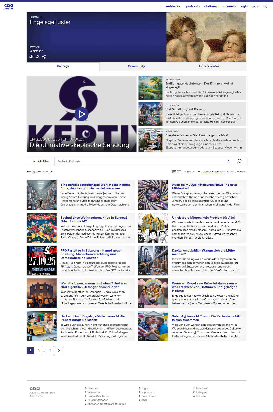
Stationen (211, 6)
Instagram (201, 392)
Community (136, 66)
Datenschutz (148, 396)
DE (254, 6)
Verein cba (93, 392)
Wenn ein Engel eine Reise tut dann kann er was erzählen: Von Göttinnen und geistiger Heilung (205, 287)
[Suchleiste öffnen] (265, 7)
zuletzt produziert (236, 171)
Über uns (92, 388)
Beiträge (63, 66)
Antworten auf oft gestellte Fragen (106, 404)
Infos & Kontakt (210, 66)
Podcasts (193, 6)
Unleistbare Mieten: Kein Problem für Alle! (203, 217)
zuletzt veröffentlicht (212, 171)
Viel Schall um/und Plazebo (185, 109)
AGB (144, 400)
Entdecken (174, 6)
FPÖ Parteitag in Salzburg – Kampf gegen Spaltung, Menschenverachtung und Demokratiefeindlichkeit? (92, 254)
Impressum (147, 392)
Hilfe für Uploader (97, 400)
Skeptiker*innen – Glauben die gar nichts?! (196, 135)
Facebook (201, 388)
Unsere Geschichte (98, 396)
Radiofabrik (36, 51)
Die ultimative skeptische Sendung (79, 145)
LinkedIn (200, 396)
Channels (229, 6)
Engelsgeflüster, (57, 139)
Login (244, 6)
